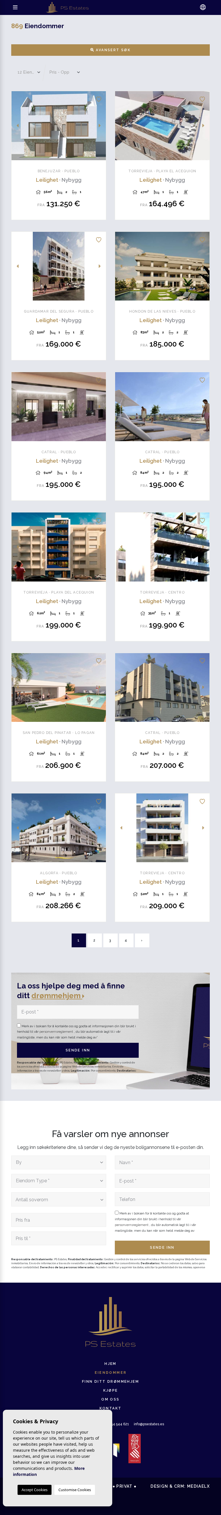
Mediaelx (198, 1486)
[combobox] (58, 1162)
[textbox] (57, 1162)
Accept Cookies (34, 1489)
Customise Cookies (74, 1489)
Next (100, 125)
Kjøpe (110, 1390)
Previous (18, 125)
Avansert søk (112, 50)
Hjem (110, 1364)
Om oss (110, 1399)
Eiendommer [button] (111, 1373)
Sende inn (78, 1050)
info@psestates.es (149, 1424)
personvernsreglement (56, 1032)
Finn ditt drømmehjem (110, 1382)
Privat (124, 1486)
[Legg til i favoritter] (99, 98)
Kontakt (111, 1408)
